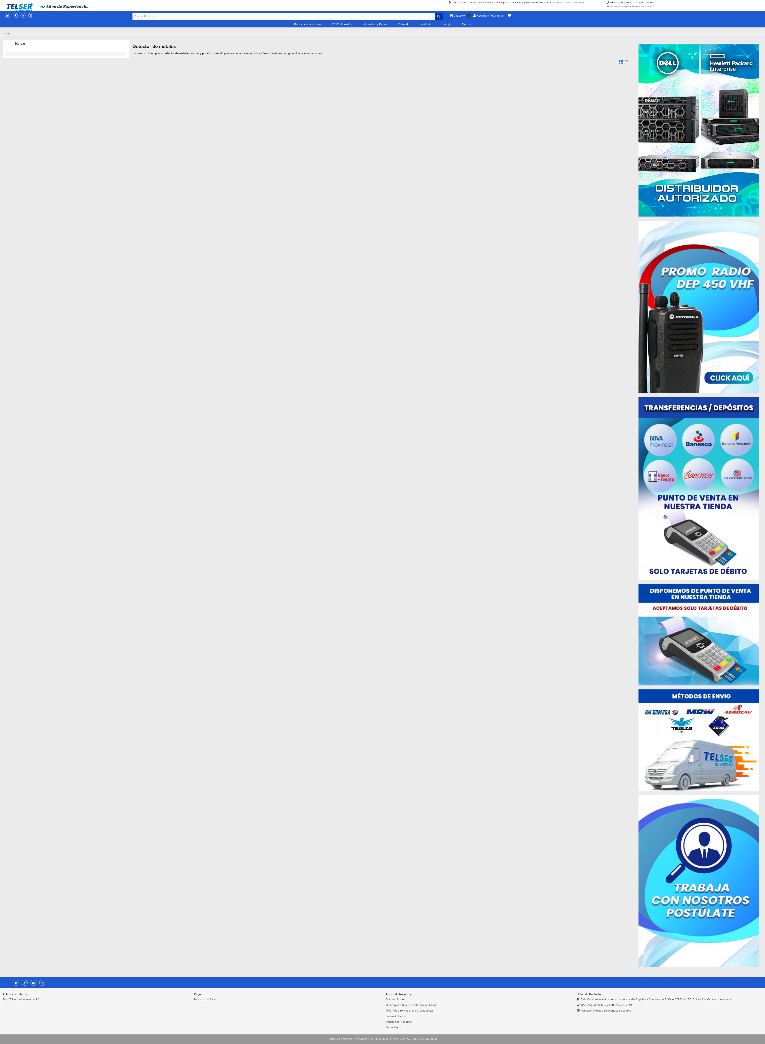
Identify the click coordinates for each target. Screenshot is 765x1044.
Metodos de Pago (205, 999)
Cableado (403, 24)
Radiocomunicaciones (307, 24)
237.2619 (649, 2)
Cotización (461, 15)
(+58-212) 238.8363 (620, 2)
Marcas (466, 24)
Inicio (6, 33)
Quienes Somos (395, 999)
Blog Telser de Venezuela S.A (21, 999)
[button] (509, 15)
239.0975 (638, 2)
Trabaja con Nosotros (398, 1021)
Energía (446, 24)
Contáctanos (393, 1027)
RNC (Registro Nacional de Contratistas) (409, 1010)
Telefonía (425, 24)
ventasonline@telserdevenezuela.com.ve (632, 6)
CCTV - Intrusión (342, 24)
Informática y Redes (375, 24)
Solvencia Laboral (396, 1016)
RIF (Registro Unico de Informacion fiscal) (410, 1005)
